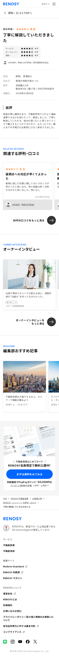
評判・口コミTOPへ (20, 13)
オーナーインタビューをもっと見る (30, 321)
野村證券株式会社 (40, 62)
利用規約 (7, 605)
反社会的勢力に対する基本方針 (19, 626)
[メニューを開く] (54, 4)
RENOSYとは (10, 599)
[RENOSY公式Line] (5, 642)
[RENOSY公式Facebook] (28, 642)
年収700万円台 (28, 204)
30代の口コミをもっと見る (29, 220)
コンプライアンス (12, 631)
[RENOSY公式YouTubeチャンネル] (20, 642)
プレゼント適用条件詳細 (21, 485)
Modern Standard (13, 566)
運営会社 (7, 593)
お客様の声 (37, 498)
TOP (5, 498)
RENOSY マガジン (12, 578)
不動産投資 (9, 545)
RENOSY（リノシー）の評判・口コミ (19, 502)
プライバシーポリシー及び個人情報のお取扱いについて (28, 618)
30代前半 (12, 62)
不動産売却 (9, 551)
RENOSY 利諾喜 (11, 572)
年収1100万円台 (25, 62)
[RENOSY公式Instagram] (12, 642)
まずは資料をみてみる (29, 474)
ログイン (46, 4)
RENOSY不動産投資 (19, 498)
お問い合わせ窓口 (12, 611)
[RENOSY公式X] (35, 642)
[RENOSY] (29, 518)
